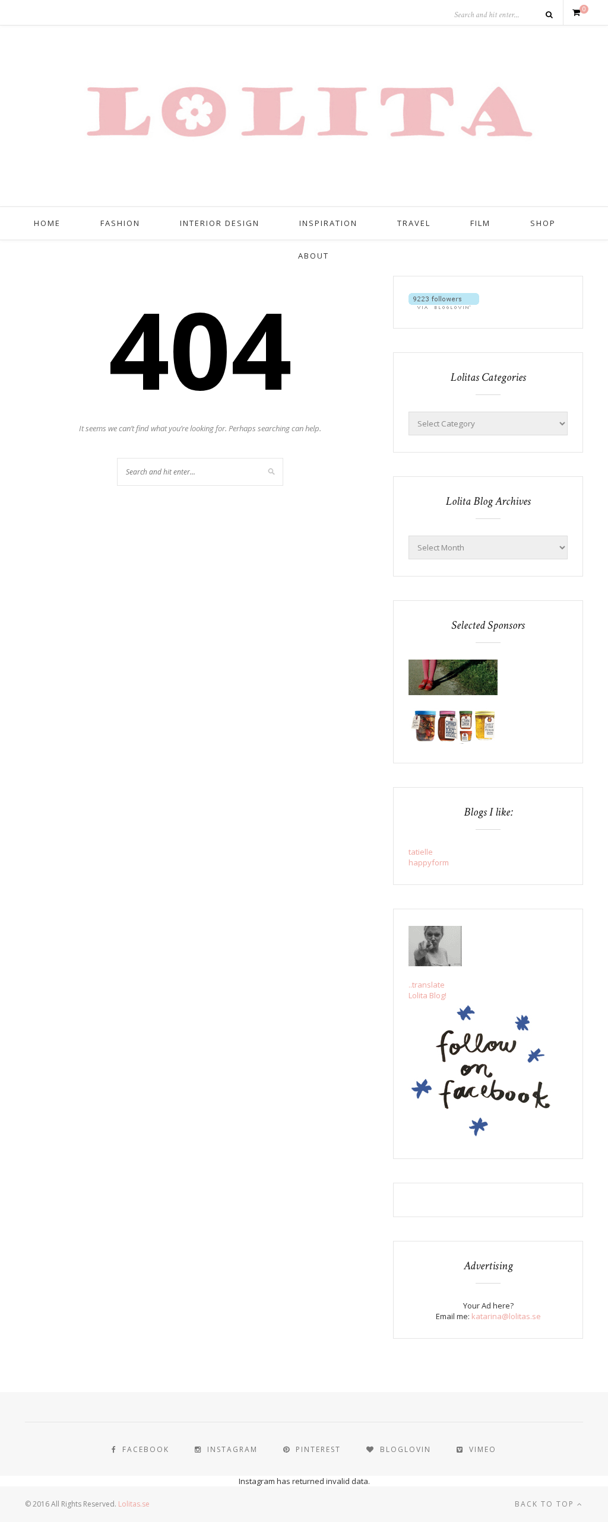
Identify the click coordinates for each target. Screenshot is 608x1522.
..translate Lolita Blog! (427, 990)
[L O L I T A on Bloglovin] (443, 306)
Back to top (546, 1504)
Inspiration (328, 223)
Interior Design (219, 223)
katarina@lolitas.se (506, 1316)
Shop (543, 223)
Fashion (120, 223)
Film (480, 223)
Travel (413, 223)
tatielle (420, 851)
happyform (428, 862)
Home (47, 223)
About (313, 255)
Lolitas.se (134, 1504)
